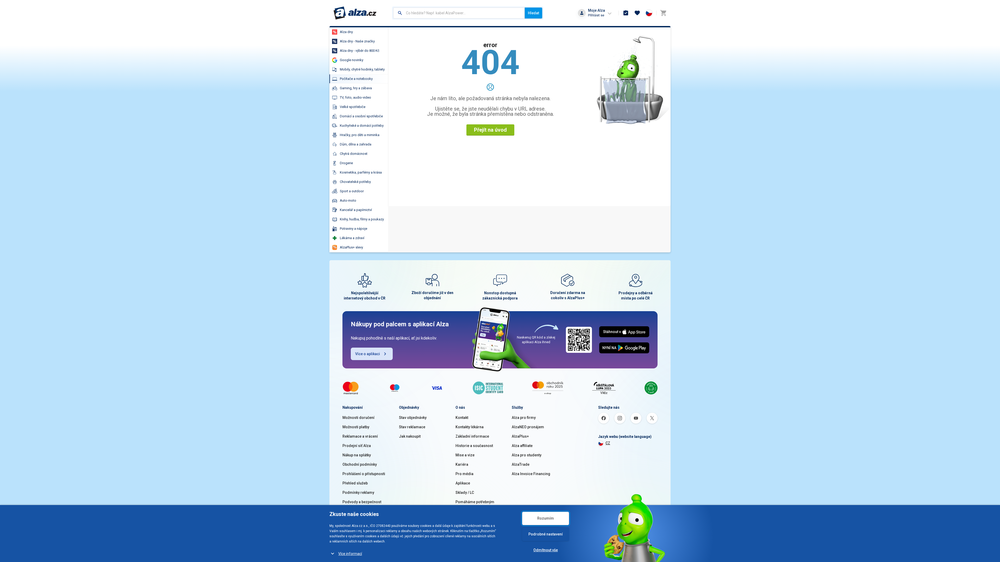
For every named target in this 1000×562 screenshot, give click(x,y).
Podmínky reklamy (358, 492)
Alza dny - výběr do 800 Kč (359, 51)
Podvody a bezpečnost (361, 502)
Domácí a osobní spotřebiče (361, 116)
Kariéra (461, 464)
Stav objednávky (413, 418)
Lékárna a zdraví (352, 238)
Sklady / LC (464, 492)
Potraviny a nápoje (353, 229)
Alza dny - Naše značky (357, 41)
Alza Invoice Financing (531, 474)
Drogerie (346, 163)
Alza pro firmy (524, 418)
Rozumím (545, 518)
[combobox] (459, 13)
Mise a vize (464, 455)
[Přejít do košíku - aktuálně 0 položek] (663, 13)
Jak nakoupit (410, 436)
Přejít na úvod (490, 130)
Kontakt (461, 418)
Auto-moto (348, 200)
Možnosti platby (355, 427)
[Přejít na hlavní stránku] (355, 13)
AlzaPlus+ (520, 436)
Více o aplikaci (367, 354)
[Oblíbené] (637, 13)
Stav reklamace (412, 427)
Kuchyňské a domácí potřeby (362, 125)
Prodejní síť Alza (356, 446)
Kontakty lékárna (469, 427)
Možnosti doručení (358, 418)
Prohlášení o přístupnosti (363, 474)
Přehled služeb (355, 483)
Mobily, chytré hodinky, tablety (362, 69)
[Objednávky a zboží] (626, 13)
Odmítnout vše (545, 550)
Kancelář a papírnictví (356, 210)
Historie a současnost (474, 446)
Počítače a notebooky (356, 79)
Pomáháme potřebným (474, 502)
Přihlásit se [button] (596, 15)
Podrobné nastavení (545, 534)
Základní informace (472, 436)
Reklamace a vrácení (360, 436)
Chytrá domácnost (353, 154)
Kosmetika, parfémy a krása (361, 172)
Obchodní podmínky (359, 464)
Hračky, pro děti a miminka (359, 135)
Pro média (464, 474)
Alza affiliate (522, 446)
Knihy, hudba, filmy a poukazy (362, 219)
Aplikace (462, 483)
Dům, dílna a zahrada (355, 144)
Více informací (350, 554)
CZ (607, 443)
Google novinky (351, 60)
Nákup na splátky (356, 455)
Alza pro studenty (526, 455)
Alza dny (346, 32)
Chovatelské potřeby (355, 182)
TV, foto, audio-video (355, 97)
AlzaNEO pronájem (528, 427)
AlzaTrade (520, 464)
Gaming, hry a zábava (356, 88)
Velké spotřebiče (352, 107)
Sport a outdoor (352, 191)
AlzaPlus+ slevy (351, 247)
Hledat (533, 13)
